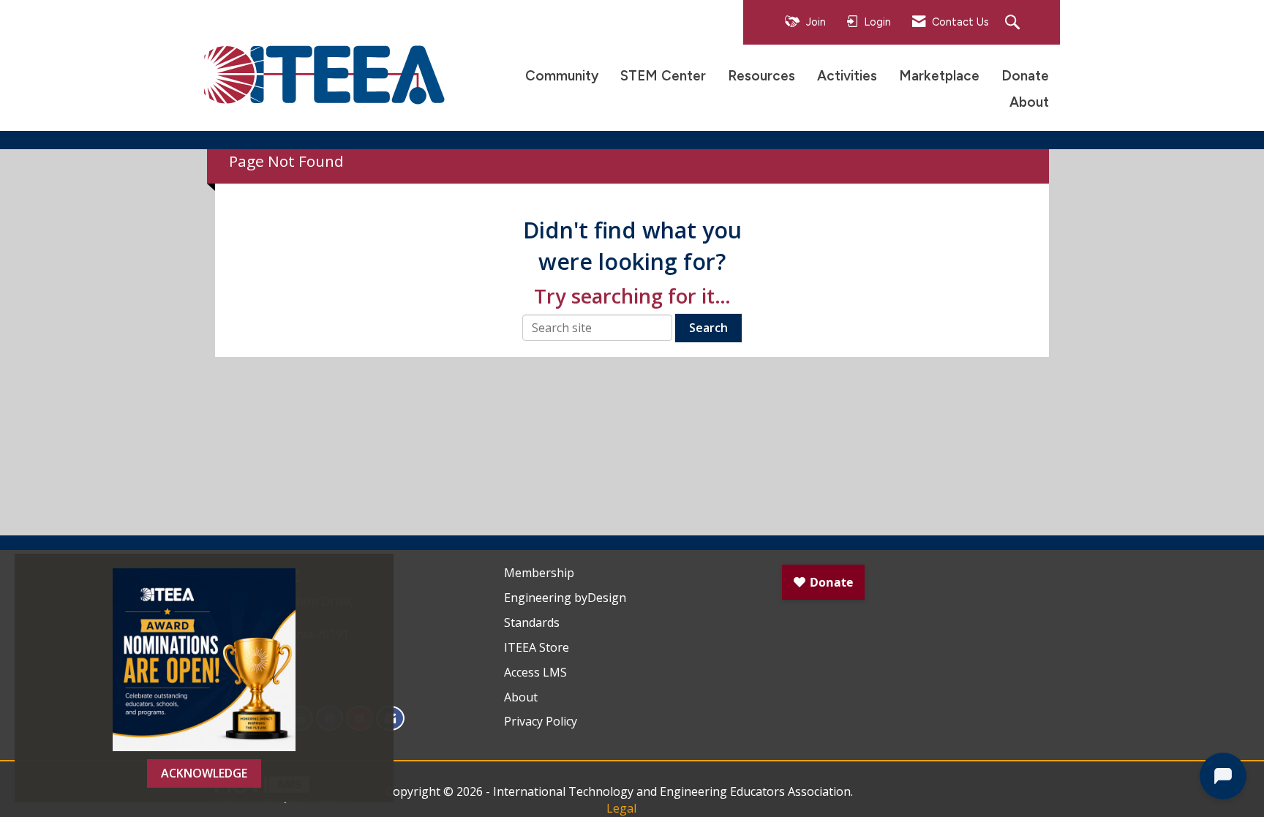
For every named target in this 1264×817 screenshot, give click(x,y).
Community (561, 75)
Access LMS (535, 672)
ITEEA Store (536, 647)
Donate (1025, 75)
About (1029, 102)
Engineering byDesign (565, 598)
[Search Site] (1014, 23)
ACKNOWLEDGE (204, 773)
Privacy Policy (540, 721)
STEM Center (663, 75)
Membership (539, 573)
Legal (621, 808)
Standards (532, 622)
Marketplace (939, 75)
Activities (847, 75)
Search (708, 328)
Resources (761, 75)
